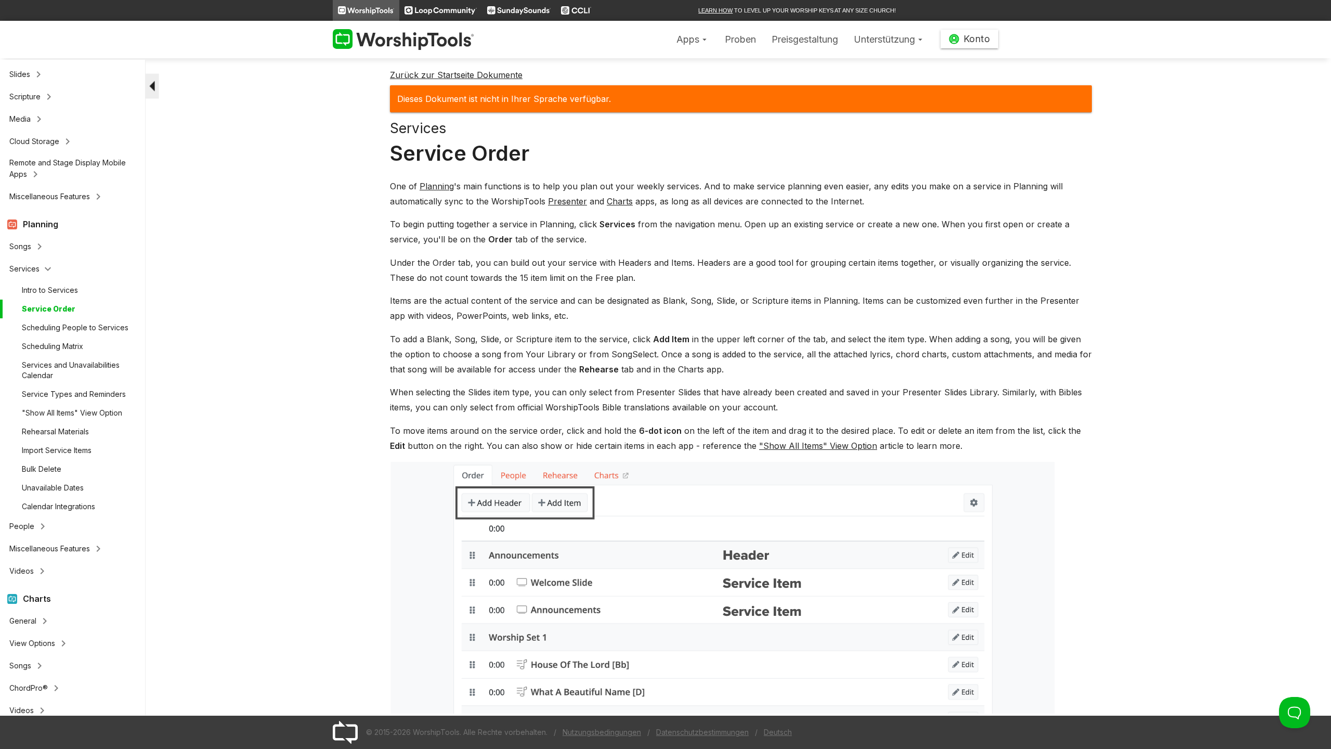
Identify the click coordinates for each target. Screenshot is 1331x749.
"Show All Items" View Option (72, 412)
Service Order (48, 308)
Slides (27, 74)
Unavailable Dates (53, 487)
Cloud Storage (41, 141)
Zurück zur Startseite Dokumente (456, 75)
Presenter (567, 201)
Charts (620, 201)
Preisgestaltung (805, 39)
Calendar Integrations (58, 506)
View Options (39, 643)
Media (27, 119)
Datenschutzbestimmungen (702, 732)
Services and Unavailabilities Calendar (71, 370)
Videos (28, 571)
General (30, 621)
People (29, 526)
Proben (740, 39)
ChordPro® (35, 688)
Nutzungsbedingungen (602, 732)
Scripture (32, 97)
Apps (692, 39)
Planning (437, 186)
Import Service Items (57, 450)
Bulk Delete (41, 468)
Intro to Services (50, 290)
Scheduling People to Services (75, 327)
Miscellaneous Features (57, 196)
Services (31, 269)
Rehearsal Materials (55, 431)
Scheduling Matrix (52, 346)
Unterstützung (889, 39)
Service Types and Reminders (74, 394)
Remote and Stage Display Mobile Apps (67, 169)
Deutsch (778, 732)
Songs (27, 246)
